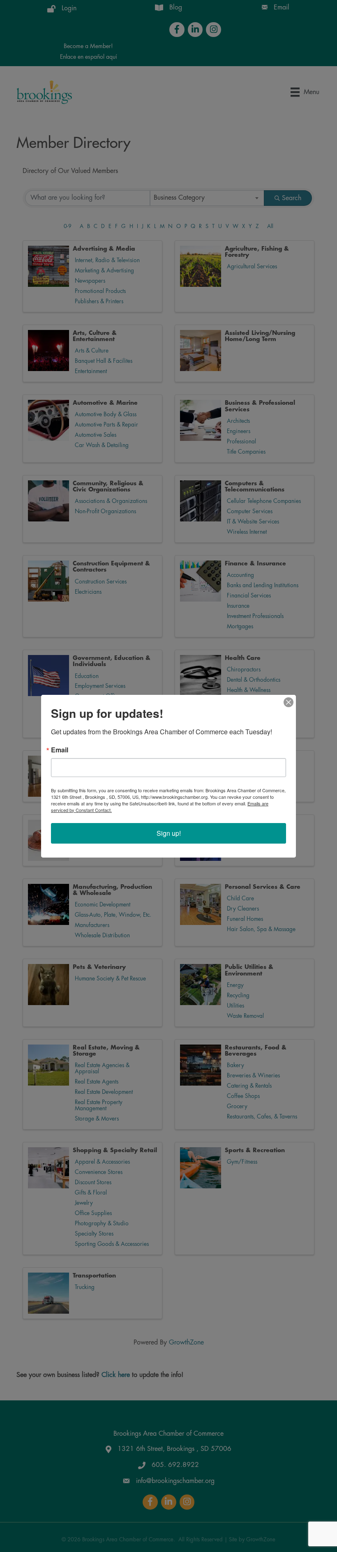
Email (59, 750)
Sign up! (169, 833)
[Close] (288, 702)
